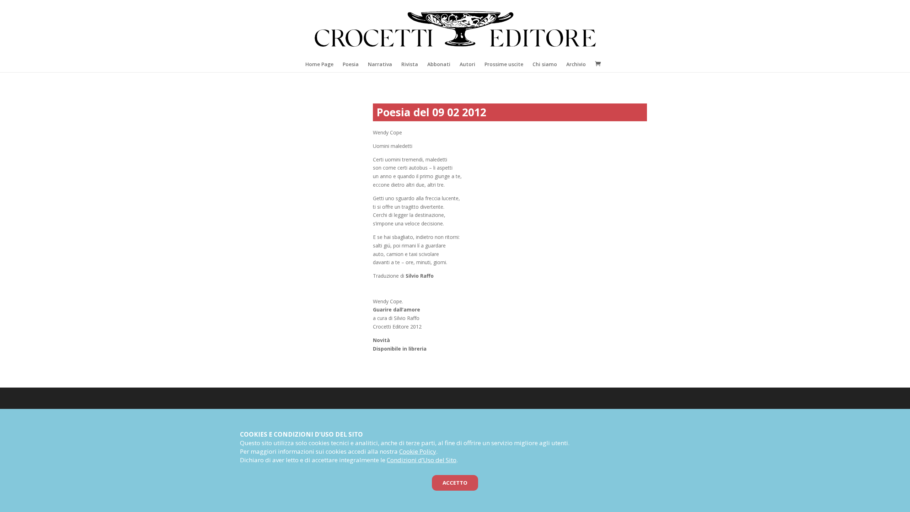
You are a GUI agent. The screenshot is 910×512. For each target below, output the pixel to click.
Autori (467, 64)
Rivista (409, 64)
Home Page (319, 64)
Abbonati (438, 64)
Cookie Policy (417, 451)
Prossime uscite (504, 64)
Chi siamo (544, 64)
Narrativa (380, 64)
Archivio (576, 64)
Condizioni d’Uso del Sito (421, 460)
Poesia (351, 64)
